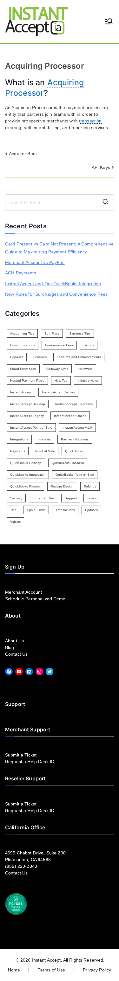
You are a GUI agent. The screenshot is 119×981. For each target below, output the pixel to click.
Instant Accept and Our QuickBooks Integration (53, 283)
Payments (17, 451)
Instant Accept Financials (74, 404)
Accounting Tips (22, 333)
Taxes (91, 498)
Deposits (16, 357)
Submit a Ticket (20, 754)
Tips (13, 510)
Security (16, 498)
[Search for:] (59, 203)
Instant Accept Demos (58, 392)
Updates (91, 510)
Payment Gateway (75, 439)
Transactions (65, 510)
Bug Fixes (51, 333)
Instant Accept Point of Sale (31, 427)
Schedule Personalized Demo (35, 598)
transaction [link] (90, 120)
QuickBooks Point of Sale (75, 474)
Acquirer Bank (23, 153)
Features (40, 357)
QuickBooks (74, 451)
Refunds (90, 486)
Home (14, 969)
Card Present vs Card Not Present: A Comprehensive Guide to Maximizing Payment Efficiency (59, 247)
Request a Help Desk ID (29, 761)
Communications (22, 345)
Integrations (19, 439)
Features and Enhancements (79, 357)
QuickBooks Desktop (26, 463)
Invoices (44, 439)
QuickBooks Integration (27, 474)
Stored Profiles (43, 498)
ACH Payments (20, 272)
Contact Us (16, 654)
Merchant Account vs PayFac (35, 262)
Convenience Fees (59, 345)
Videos (15, 521)
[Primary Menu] (109, 22)
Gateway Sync (57, 368)
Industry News (88, 380)
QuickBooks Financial (68, 463)
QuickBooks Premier (25, 486)
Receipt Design (62, 486)
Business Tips (79, 333)
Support (71, 498)
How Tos (61, 380)
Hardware (85, 368)
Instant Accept (21, 392)
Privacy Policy (97, 969)
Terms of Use (51, 969)
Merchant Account (23, 592)
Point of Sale (45, 451)
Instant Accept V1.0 (77, 427)
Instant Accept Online (70, 416)
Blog (9, 647)
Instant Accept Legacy (27, 416)
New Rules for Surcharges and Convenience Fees (56, 294)
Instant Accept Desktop (27, 404)
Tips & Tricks (36, 510)
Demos (88, 345)
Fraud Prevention (23, 368)
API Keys (101, 167)
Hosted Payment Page (27, 380)
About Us (14, 640)
